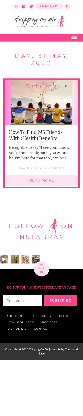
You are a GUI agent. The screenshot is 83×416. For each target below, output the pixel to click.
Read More (41, 180)
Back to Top (41, 270)
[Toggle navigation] (74, 38)
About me (15, 316)
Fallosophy (41, 316)
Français (49, 6)
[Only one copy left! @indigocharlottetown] (4, 259)
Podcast (49, 322)
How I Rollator (21, 322)
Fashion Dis (16, 328)
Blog (63, 316)
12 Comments (53, 168)
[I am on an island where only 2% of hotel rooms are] (15, 259)
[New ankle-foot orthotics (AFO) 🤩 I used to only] (36, 259)
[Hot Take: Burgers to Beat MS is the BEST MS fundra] (25, 259)
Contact (41, 328)
